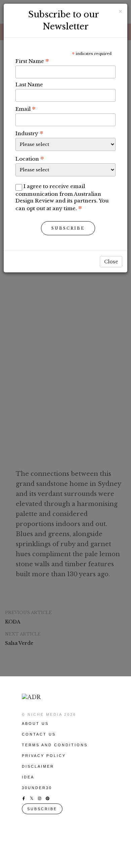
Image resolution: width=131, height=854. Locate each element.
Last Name (29, 84)
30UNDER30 (37, 788)
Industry (29, 133)
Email (25, 108)
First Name (32, 61)
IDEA (28, 777)
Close (111, 262)
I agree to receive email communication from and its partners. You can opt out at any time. (62, 197)
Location (29, 158)
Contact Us (39, 734)
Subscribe (68, 228)
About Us (35, 723)
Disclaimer (38, 766)
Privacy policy (44, 756)
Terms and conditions (55, 745)
